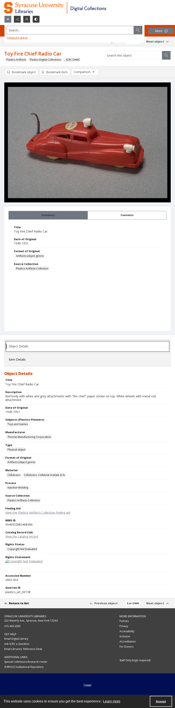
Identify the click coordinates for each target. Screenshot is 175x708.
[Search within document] (166, 55)
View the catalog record (21, 536)
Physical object (16, 449)
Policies (124, 621)
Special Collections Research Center (25, 662)
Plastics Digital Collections (45, 59)
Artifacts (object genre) (30, 256)
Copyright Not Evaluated (22, 549)
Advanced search (17, 37)
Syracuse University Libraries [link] (25, 616)
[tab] (48, 215)
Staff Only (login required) (135, 660)
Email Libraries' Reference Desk (23, 649)
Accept (161, 701)
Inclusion (125, 636)
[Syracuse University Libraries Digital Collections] (67, 7)
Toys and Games (17, 424)
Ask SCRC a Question (16, 644)
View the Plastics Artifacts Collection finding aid (37, 513)
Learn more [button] (111, 701)
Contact (87, 684)
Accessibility (127, 631)
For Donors (126, 646)
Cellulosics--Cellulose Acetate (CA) (44, 475)
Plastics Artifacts (16, 59)
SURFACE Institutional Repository (24, 667)
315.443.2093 (12, 626)
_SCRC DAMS (72, 59)
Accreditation (128, 641)
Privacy (124, 626)
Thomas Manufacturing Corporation (29, 437)
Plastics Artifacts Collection (32, 268)
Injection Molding (17, 487)
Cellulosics (13, 475)
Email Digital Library (16, 639)
